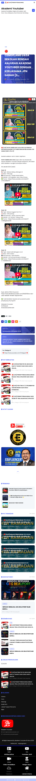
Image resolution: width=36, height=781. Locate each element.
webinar (4, 2)
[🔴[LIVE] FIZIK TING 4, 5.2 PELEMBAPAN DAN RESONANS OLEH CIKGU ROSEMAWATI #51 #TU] (5, 393)
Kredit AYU (4, 704)
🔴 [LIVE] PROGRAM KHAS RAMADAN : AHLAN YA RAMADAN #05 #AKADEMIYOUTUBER (16, 551)
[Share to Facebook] (2, 321)
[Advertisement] (18, 33)
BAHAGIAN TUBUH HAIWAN (16, 503)
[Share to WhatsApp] (9, 321)
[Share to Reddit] (16, 321)
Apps (2, 709)
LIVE (6, 46)
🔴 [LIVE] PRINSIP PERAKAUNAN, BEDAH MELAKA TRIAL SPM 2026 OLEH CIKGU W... (23, 377)
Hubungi (3, 702)
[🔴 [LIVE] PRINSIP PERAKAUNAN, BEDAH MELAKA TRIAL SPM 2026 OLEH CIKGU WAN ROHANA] (5, 382)
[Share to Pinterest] (12, 321)
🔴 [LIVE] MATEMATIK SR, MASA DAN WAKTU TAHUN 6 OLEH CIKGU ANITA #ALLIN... (22, 366)
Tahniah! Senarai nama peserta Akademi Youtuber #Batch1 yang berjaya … (20, 489)
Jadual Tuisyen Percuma (8, 707)
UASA (10, 316)
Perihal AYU (14, 743)
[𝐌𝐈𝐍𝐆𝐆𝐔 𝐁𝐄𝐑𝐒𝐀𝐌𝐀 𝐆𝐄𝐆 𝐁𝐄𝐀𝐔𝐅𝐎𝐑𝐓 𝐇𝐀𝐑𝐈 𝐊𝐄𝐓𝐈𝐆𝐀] (8, 3)
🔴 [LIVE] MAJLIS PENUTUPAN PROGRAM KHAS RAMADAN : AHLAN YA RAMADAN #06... (17, 522)
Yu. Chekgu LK (7, 350)
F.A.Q (2, 699)
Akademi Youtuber (12, 8)
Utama (3, 696)
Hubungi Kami (22, 743)
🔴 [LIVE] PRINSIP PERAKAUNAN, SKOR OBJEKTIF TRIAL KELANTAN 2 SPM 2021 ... (23, 398)
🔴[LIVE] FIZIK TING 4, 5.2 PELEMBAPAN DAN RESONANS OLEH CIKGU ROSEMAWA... (23, 388)
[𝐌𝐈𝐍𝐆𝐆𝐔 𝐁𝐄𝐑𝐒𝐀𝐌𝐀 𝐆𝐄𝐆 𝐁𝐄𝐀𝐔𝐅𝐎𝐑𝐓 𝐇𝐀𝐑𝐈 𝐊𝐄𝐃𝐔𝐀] (4, 654)
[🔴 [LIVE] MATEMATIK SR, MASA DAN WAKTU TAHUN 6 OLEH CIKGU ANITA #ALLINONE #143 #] (5, 371)
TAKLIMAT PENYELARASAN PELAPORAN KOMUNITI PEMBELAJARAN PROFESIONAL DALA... (21, 642)
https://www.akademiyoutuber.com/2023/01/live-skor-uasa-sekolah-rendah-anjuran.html (17, 294)
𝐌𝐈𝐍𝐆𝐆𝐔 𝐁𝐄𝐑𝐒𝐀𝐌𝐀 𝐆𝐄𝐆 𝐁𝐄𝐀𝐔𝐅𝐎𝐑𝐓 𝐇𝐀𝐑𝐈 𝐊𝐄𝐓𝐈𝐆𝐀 (21, 2)
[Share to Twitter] (5, 321)
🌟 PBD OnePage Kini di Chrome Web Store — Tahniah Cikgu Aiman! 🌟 (20, 496)
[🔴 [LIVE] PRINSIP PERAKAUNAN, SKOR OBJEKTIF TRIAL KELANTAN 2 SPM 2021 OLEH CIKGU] (5, 404)
